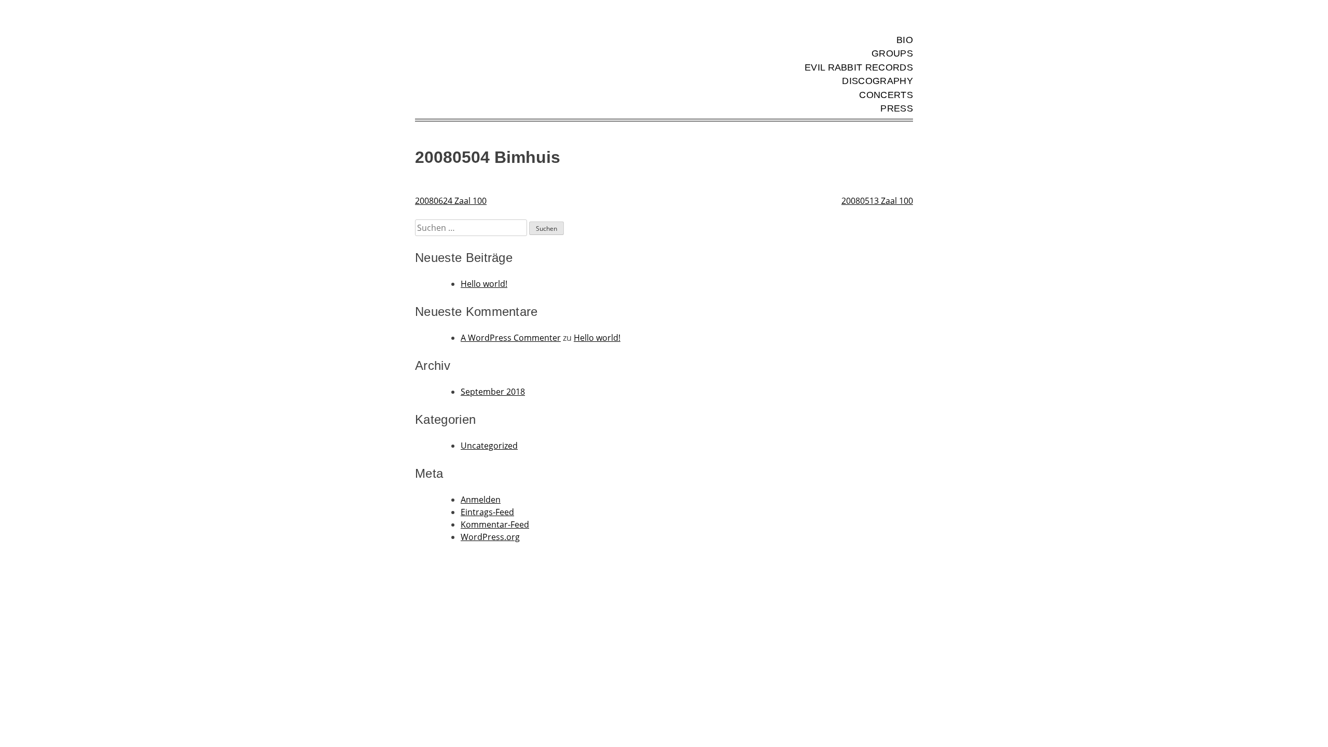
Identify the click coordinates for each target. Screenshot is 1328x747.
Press (896, 108)
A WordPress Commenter (511, 337)
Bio (904, 40)
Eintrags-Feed (487, 512)
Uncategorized (489, 445)
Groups (892, 53)
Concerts (886, 95)
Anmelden (481, 499)
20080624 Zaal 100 (451, 200)
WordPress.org (490, 537)
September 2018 (493, 391)
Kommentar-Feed (495, 524)
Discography (877, 81)
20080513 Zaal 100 (877, 200)
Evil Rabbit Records (859, 67)
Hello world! (484, 283)
